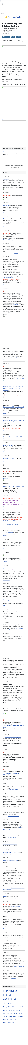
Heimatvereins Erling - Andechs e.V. (13, 407)
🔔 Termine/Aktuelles (13, 17)
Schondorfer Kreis (8, 532)
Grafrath (18, 36)
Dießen (5, 1010)
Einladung (5, 478)
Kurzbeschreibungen (19, 378)
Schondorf (20, 1016)
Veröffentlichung (17, 304)
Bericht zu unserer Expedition (10, 852)
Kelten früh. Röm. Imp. (11, 1007)
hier (4, 605)
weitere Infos (6, 600)
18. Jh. (12, 36)
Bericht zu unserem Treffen (10, 844)
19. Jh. (6, 1003)
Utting (10, 1016)
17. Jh (22, 1007)
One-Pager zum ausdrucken (10, 524)
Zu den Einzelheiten (8, 277)
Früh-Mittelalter (14, 1010)
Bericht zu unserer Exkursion (10, 860)
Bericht (16, 253)
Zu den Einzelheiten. (19, 966)
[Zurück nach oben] (26, 1043)
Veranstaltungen (15, 906)
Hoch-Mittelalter (8, 1022)
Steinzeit (15, 1022)
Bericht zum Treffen (13, 789)
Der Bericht (6, 179)
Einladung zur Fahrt (8, 445)
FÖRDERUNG (14, 1040)
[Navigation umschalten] (25, 5)
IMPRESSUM (13, 1031)
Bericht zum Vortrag (8, 458)
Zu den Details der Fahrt (9, 521)
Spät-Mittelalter (10, 999)
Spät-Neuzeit (7, 1013)
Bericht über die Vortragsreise (13, 737)
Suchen (25, 13)
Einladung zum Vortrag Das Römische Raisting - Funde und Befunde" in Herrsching (13, 388)
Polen (14, 1016)
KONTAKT (13, 1034)
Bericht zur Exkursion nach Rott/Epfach (13, 437)
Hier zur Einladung (8, 239)
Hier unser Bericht (15, 358)
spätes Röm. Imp (18, 1013)
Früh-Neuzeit (6, 36)
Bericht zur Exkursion (13, 816)
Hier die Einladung (12, 837)
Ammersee (12, 1020)
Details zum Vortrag (8, 928)
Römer (20, 1022)
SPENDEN (13, 1037)
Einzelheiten (6, 580)
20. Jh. (13, 1003)
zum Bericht (13, 978)
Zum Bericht (6, 561)
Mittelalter (8, 995)
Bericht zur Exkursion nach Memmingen (13, 486)
